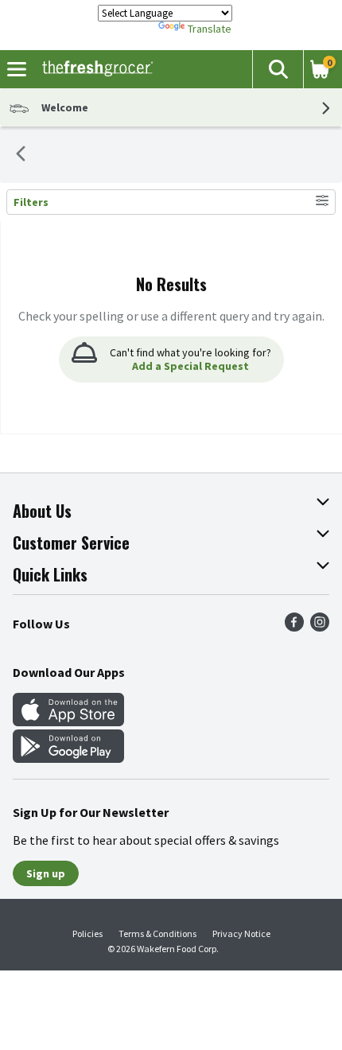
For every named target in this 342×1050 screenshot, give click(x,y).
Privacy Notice (241, 933)
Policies (87, 933)
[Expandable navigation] (16, 69)
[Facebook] (294, 627)
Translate (209, 28)
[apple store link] (68, 721)
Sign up (45, 873)
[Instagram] (319, 627)
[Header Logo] (94, 69)
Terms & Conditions (157, 933)
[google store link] (68, 758)
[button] (277, 69)
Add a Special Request (190, 366)
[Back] (21, 155)
